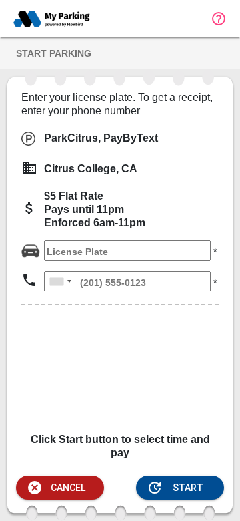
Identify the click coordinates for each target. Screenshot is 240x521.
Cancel (56, 488)
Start (175, 488)
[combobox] (60, 281)
